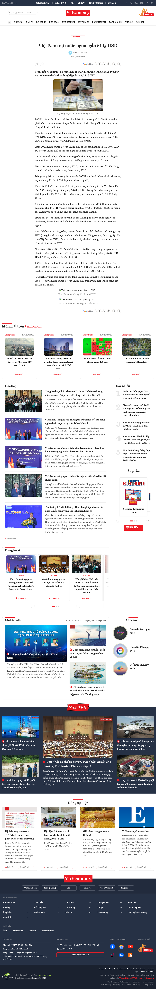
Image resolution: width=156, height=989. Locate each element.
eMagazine (101, 621)
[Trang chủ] (9, 22)
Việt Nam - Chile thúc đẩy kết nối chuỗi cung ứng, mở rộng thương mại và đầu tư (136, 439)
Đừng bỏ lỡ (12, 550)
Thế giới (129, 22)
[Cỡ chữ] (42, 64)
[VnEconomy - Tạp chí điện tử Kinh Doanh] (78, 878)
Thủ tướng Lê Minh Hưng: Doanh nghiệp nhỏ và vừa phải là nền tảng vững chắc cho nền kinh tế (74, 509)
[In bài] (37, 64)
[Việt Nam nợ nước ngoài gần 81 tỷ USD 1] (78, 290)
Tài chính (41, 22)
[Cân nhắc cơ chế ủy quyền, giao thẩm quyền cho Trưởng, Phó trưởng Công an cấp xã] (78, 737)
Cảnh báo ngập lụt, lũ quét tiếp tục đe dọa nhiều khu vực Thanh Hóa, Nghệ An (18, 784)
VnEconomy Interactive (135, 831)
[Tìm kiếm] (10, 13)
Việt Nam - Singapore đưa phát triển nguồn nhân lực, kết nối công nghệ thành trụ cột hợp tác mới (74, 450)
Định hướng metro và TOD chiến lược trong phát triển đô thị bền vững (19, 835)
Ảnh (5, 931)
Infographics (89, 621)
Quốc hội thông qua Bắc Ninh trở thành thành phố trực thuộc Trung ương (136, 394)
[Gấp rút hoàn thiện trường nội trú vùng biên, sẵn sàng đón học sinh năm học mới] (135, 766)
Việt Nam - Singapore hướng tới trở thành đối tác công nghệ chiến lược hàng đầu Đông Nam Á (75, 422)
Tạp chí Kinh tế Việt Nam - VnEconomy (136, 978)
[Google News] (152, 3)
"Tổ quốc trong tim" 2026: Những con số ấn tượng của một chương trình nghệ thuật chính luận (137, 410)
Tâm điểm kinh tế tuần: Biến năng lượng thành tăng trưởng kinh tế (87, 654)
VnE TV (81, 3)
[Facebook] (126, 3)
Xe (72, 3)
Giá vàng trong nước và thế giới (96, 833)
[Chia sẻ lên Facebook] (99, 64)
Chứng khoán (43, 3)
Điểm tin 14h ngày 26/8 (140, 631)
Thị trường (83, 22)
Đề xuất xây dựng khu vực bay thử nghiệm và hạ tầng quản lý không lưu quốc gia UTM (135, 745)
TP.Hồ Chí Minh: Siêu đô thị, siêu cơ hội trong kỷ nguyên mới (19, 362)
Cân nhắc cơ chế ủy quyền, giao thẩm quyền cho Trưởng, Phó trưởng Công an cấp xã (77, 764)
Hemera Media (44, 975)
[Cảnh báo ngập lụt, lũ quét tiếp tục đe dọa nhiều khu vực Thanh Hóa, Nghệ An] (20, 766)
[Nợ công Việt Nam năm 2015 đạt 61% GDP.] (78, 81)
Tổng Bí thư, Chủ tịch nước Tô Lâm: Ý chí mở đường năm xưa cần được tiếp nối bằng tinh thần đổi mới (73, 393)
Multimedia (13, 620)
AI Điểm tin (133, 620)
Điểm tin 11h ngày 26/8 (140, 649)
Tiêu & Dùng (60, 3)
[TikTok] (147, 3)
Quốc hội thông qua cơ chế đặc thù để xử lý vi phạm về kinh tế (53, 582)
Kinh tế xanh (68, 22)
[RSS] (130, 955)
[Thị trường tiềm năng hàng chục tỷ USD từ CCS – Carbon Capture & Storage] (20, 727)
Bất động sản (115, 22)
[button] (53, 606)
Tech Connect (96, 3)
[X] (131, 3)
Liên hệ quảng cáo (80, 955)
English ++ (113, 3)
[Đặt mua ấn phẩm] (146, 12)
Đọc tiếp (10, 386)
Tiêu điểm (18, 22)
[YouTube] (142, 3)
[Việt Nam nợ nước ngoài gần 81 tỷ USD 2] (78, 300)
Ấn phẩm (133, 471)
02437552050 (66, 949)
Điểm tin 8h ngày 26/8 (139, 667)
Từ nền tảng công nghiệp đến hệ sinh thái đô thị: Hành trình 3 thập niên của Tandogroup (88, 691)
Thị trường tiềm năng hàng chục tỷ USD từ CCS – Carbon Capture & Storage (18, 745)
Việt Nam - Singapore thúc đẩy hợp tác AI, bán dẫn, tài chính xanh (75, 478)
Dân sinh (140, 22)
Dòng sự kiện (78, 803)
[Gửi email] (109, 64)
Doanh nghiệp (99, 22)
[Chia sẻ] (119, 64)
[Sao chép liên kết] (114, 64)
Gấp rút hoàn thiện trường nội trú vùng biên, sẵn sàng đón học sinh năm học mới (135, 784)
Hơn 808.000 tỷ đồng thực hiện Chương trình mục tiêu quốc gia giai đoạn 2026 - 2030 (136, 455)
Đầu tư (29, 22)
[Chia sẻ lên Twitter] (104, 64)
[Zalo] (136, 3)
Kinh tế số (54, 22)
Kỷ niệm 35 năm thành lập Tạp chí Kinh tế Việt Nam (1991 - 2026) (57, 835)
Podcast (78, 621)
